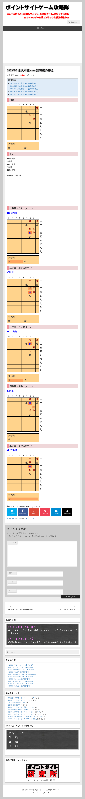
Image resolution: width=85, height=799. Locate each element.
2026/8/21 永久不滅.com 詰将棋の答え (24, 91)
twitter (12, 513)
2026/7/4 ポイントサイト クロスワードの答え (22, 716)
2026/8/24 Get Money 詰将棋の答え (19, 679)
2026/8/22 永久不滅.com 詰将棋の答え (24, 89)
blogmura (67, 513)
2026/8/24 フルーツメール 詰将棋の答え (20, 665)
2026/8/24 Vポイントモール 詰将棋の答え (21, 670)
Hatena (56, 513)
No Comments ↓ (30, 519)
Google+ (34, 513)
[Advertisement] (42, 47)
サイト (11, 591)
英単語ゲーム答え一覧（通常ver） (19, 707)
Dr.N (18, 519)
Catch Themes (48, 793)
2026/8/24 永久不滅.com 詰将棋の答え (24, 83)
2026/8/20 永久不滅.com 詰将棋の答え (24, 94)
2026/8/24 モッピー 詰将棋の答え (18, 672)
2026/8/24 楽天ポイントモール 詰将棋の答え (22, 674)
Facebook (23, 513)
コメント (12, 542)
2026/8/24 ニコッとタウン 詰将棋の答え (20, 667)
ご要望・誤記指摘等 (14, 702)
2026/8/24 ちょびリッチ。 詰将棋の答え (20, 681)
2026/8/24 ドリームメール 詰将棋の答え (20, 683)
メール (11, 582)
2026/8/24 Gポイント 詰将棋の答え (19, 686)
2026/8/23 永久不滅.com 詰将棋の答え (24, 86)
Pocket (45, 513)
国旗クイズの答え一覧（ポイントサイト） (21, 712)
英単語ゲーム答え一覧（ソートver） (19, 698)
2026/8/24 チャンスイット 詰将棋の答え (20, 676)
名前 (10, 573)
